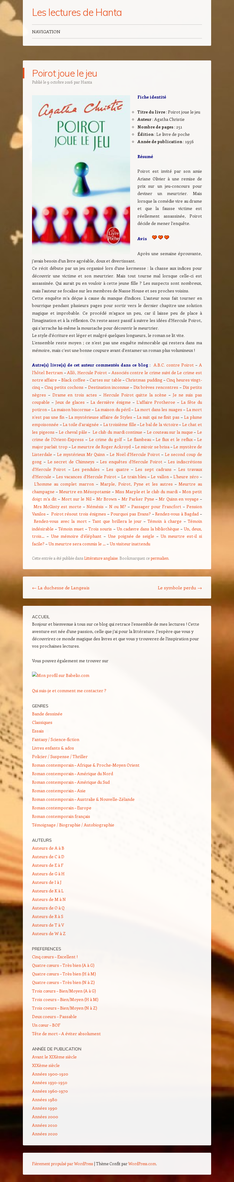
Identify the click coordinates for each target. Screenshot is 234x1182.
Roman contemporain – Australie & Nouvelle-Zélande (83, 799)
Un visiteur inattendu (130, 544)
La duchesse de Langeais (61, 587)
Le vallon (159, 476)
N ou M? (117, 506)
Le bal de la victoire (159, 424)
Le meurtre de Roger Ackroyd (101, 447)
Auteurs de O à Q (48, 908)
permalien (159, 558)
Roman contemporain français (61, 816)
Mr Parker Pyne (138, 499)
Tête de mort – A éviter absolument (66, 1033)
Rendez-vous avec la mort (60, 521)
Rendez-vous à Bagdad (177, 514)
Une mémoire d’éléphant (76, 536)
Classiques (42, 722)
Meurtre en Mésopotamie (85, 491)
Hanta (86, 82)
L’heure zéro (185, 476)
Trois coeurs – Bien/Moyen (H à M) (65, 999)
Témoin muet (71, 529)
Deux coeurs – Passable (54, 1016)
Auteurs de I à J (47, 882)
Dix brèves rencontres (155, 387)
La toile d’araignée (81, 424)
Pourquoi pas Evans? (131, 514)
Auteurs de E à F (47, 865)
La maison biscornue (71, 409)
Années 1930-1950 (49, 1082)
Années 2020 (45, 1134)
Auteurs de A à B (48, 848)
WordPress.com (142, 1163)
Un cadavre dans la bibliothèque (148, 529)
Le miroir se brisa (152, 447)
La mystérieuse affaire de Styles (100, 417)
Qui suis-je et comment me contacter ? (69, 690)
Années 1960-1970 (50, 1091)
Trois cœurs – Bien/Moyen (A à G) (64, 991)
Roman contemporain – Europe (61, 808)
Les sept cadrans (153, 469)
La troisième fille (119, 424)
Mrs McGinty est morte (57, 506)
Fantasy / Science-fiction (55, 739)
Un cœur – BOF (46, 1025)
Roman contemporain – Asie (59, 790)
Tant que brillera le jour (117, 521)
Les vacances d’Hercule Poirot (86, 476)
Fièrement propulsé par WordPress (62, 1163)
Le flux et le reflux (174, 439)
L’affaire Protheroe (155, 402)
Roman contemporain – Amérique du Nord (72, 773)
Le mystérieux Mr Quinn (81, 454)
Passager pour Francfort (156, 506)
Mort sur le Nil (76, 499)
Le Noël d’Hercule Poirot (135, 454)
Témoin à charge (164, 521)
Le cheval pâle (73, 432)
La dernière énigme (110, 402)
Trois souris (100, 529)
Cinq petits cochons (63, 387)
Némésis (95, 506)
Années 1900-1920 (50, 1074)
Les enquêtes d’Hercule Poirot (131, 461)
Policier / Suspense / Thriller (60, 756)
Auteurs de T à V (48, 925)
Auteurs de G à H (48, 874)
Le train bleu (134, 476)
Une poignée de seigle (131, 536)
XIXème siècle (46, 1065)
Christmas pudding (144, 380)
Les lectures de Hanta (77, 12)
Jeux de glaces (70, 402)
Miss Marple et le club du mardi (146, 491)
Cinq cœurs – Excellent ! (55, 957)
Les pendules (86, 469)
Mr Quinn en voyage (178, 499)
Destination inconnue (108, 387)
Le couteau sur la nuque (170, 432)
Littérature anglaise (101, 558)
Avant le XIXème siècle (54, 1057)
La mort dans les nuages (158, 409)
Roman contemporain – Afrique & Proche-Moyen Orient (86, 765)
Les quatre (118, 469)
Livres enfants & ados (53, 748)
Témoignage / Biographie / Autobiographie (73, 825)
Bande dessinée (47, 714)
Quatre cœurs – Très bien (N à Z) (63, 982)
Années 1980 (44, 1099)
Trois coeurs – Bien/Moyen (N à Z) (64, 1008)
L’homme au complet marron (65, 484)
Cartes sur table (106, 380)
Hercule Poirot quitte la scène (134, 395)
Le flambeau (139, 439)
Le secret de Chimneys (71, 461)
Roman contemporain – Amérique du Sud (71, 782)
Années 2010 (44, 1125)
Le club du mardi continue (118, 432)
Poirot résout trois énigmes (78, 514)
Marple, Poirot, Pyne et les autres (136, 484)
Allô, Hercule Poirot (87, 372)
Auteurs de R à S (47, 916)
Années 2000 (45, 1116)
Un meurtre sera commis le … (77, 544)
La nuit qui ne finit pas (158, 417)
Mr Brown (106, 499)
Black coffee (73, 380)
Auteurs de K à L (48, 891)
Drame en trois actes (74, 395)
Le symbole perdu (180, 587)
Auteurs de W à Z (49, 933)
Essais (38, 731)
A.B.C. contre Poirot (174, 365)
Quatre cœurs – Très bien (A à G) (63, 965)
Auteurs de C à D (48, 856)
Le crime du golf (106, 439)
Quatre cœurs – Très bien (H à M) (64, 974)
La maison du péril (112, 409)
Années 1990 (44, 1108)
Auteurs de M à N (49, 899)
